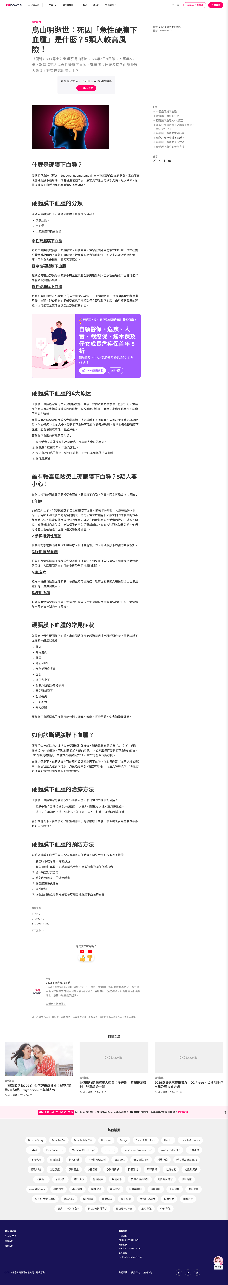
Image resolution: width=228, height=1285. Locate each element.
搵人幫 (96, 5)
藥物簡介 (88, 1198)
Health (168, 1140)
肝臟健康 (175, 1189)
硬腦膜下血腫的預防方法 (170, 146)
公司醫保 (119, 1159)
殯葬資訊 (152, 1169)
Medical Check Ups (83, 1150)
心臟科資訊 (112, 1169)
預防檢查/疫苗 (124, 1208)
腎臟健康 (193, 1189)
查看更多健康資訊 (56, 1003)
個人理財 (74, 1159)
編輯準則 (147, 1272)
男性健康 (98, 1179)
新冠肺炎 (133, 1169)
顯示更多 (36, 930)
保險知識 (55, 1159)
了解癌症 (36, 1159)
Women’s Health (170, 1150)
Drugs (123, 1140)
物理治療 (79, 1179)
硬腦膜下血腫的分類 (167, 116)
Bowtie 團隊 (11, 1095)
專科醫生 (74, 1169)
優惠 (85, 5)
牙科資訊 (60, 1179)
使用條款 (135, 1272)
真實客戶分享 (165, 1179)
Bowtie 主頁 (10, 1236)
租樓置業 (58, 1189)
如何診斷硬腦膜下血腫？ (170, 137)
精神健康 (96, 1189)
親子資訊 (126, 1198)
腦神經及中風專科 (45, 1198)
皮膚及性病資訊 (140, 1179)
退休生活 (169, 1198)
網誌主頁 (34, 5)
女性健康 (55, 1169)
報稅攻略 (36, 1169)
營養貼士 (41, 1179)
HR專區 (33, 1150)
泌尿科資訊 (191, 1169)
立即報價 (215, 5)
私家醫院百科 (37, 1189)
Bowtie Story (35, 1140)
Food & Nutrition (146, 1140)
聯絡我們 (9, 1246)
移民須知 (77, 1189)
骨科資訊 (165, 1208)
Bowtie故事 (58, 1140)
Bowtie (13, 5)
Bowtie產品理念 (83, 1140)
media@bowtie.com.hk (130, 1248)
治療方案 (171, 1169)
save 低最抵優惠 (94, 370)
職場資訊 (156, 1189)
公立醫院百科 (141, 1159)
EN (173, 5)
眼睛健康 (186, 1179)
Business (106, 1140)
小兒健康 (92, 1169)
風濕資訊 (146, 1208)
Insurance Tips (54, 1150)
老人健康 (115, 1189)
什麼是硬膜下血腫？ (167, 111)
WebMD (40, 918)
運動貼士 (188, 1198)
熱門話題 (36, 22)
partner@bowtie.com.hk (130, 1257)
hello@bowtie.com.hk (129, 1240)
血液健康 (107, 1198)
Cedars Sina (42, 923)
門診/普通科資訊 (97, 1208)
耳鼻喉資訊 (135, 1189)
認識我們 (9, 1241)
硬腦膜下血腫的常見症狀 (170, 133)
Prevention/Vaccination (138, 1150)
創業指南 (162, 1159)
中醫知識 (194, 1150)
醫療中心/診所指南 (68, 1208)
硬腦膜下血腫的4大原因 (169, 120)
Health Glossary (190, 1140)
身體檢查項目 (147, 1198)
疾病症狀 (117, 1179)
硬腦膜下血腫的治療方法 (170, 142)
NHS (37, 913)
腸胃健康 (69, 1198)
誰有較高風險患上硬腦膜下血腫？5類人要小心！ (176, 127)
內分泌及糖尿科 (97, 1159)
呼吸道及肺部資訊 (186, 1159)
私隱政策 (123, 1272)
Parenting (109, 1150)
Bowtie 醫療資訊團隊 (170, 27)
